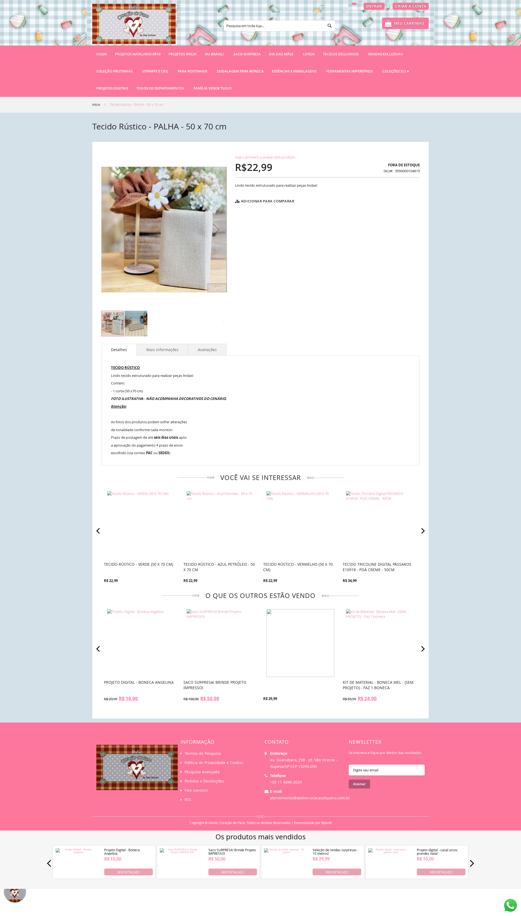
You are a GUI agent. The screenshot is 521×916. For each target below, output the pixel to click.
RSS (188, 799)
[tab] (119, 350)
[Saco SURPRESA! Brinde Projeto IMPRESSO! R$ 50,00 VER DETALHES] (180, 874)
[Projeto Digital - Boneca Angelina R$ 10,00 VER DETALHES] (76, 874)
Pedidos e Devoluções (204, 781)
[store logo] (134, 26)
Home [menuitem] (101, 54)
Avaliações (207, 349)
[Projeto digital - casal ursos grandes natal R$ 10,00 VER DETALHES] (388, 874)
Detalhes (119, 349)
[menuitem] (137, 54)
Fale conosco (196, 790)
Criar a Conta (410, 6)
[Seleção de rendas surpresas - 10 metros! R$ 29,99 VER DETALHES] (284, 874)
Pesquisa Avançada (202, 771)
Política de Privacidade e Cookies (214, 762)
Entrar (374, 6)
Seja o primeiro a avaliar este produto (265, 157)
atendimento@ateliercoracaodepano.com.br (310, 797)
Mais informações (162, 349)
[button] (216, 229)
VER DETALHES (128, 872)
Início (96, 104)
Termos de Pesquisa (203, 753)
